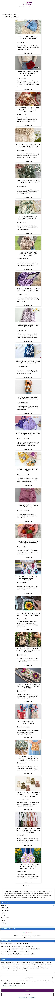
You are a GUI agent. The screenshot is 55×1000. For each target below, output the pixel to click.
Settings (27, 994)
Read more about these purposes (17, 985)
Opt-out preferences (23, 997)
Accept (27, 990)
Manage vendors (6, 985)
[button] (53, 978)
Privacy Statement (31, 997)
